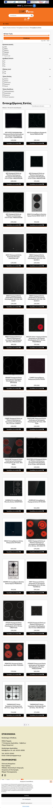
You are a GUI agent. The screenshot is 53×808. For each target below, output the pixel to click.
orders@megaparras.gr (13, 755)
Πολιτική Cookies (25, 806)
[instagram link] (5, 775)
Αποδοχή (26, 795)
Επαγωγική (7, 82)
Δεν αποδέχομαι (26, 799)
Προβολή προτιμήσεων (26, 803)
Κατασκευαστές (7, 44)
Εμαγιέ (6, 80)
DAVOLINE (7, 56)
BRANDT (7, 52)
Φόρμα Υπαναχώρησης (9, 772)
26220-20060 (9, 753)
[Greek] (20, 5)
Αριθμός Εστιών (7, 58)
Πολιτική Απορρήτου (8, 764)
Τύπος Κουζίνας (7, 89)
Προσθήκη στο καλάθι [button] (13, 143)
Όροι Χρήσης (6, 766)
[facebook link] (3, 775)
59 (5, 73)
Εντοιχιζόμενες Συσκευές (23, 27)
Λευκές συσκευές (11, 27)
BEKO (6, 48)
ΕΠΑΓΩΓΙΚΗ (8, 93)
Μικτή (6, 86)
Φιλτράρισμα (26, 38)
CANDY (6, 54)
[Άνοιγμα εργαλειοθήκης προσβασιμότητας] (34, 5)
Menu (7, 24)
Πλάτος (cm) (6, 69)
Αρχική (4, 27)
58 (5, 71)
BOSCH (6, 50)
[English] (18, 5)
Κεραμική (7, 84)
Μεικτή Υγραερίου (9, 97)
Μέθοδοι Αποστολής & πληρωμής (13, 768)
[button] (51, 781)
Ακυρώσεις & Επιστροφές (10, 770)
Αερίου (6, 78)
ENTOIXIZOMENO (9, 91)
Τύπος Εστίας (6, 76)
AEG (6, 47)
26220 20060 (28, 5)
